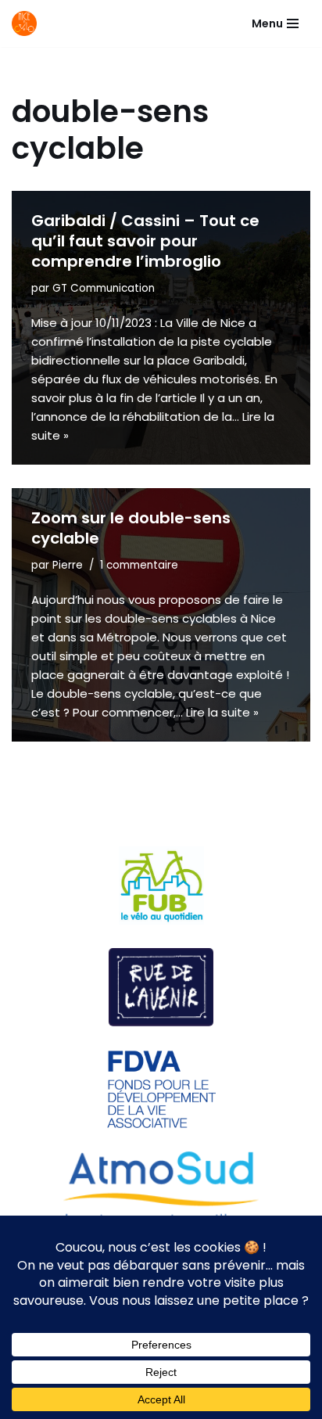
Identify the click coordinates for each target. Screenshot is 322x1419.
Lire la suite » (222, 712)
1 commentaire (139, 565)
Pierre (67, 565)
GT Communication (103, 288)
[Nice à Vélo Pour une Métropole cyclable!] (28, 23)
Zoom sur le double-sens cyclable (131, 528)
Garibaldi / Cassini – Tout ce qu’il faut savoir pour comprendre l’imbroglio (145, 241)
